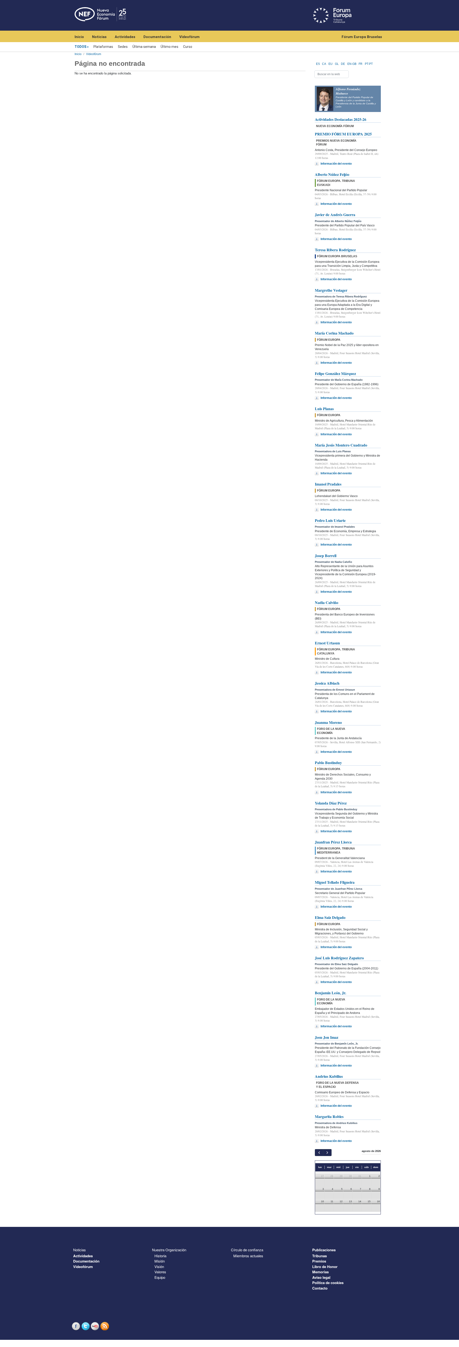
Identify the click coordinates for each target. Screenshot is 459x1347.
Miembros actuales (248, 1255)
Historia (160, 1255)
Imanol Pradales (328, 484)
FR (360, 64)
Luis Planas (324, 408)
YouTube (95, 1326)
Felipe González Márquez (335, 373)
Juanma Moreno (328, 722)
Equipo (159, 1277)
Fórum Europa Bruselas (362, 37)
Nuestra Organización (169, 1249)
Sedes (123, 47)
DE (343, 64)
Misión (159, 1260)
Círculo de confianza (247, 1249)
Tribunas (319, 1255)
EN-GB (351, 64)
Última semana (144, 47)
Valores (160, 1271)
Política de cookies (328, 1282)
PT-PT (369, 64)
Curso (187, 47)
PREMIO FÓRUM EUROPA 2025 (343, 134)
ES (318, 64)
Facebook (76, 1326)
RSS (105, 1326)
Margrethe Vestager (331, 290)
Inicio (79, 37)
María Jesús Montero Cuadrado (341, 445)
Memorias (320, 1271)
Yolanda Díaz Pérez (331, 803)
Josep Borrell (325, 555)
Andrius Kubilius (329, 1076)
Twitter (86, 1326)
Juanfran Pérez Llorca (333, 842)
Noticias (99, 37)
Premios (319, 1261)
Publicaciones (324, 1249)
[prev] (319, 1152)
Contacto (320, 1288)
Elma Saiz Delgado (330, 917)
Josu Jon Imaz (326, 1037)
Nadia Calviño (326, 602)
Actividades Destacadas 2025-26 (340, 119)
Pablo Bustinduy (328, 762)
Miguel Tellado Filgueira (335, 882)
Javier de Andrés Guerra (335, 214)
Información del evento (336, 163)
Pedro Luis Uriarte (330, 520)
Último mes (169, 47)
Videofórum (189, 37)
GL (337, 64)
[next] (327, 1152)
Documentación (157, 37)
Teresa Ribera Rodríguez (335, 249)
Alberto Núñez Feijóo (332, 174)
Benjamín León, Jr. (330, 992)
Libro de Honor (325, 1266)
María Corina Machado (334, 333)
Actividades (125, 37)
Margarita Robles (329, 1116)
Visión (159, 1266)
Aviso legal (321, 1277)
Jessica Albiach (327, 683)
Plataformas (103, 47)
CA (324, 64)
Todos (80, 47)
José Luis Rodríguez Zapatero (339, 958)
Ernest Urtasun (327, 643)
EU (330, 64)
